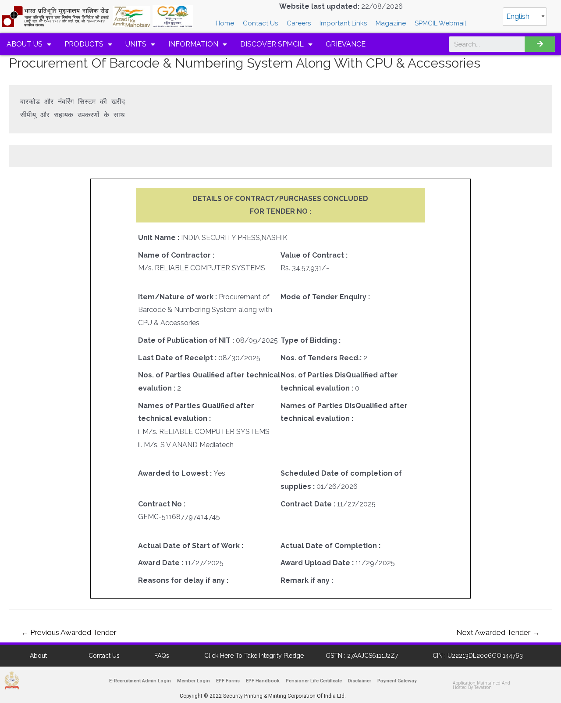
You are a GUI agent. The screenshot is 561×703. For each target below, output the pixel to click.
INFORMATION (193, 44)
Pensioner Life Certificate (314, 681)
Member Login (193, 681)
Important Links (343, 23)
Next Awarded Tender (498, 632)
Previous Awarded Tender (69, 632)
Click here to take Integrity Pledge (254, 655)
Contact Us (260, 23)
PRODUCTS (83, 44)
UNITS (135, 44)
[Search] (540, 44)
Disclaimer (359, 681)
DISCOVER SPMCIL (272, 44)
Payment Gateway (396, 681)
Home (225, 23)
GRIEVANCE (346, 44)
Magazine (391, 23)
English (517, 16)
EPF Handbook (263, 681)
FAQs (161, 655)
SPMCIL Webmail (440, 23)
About (38, 655)
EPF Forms (228, 681)
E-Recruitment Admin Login (140, 681)
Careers (299, 23)
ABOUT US (25, 44)
